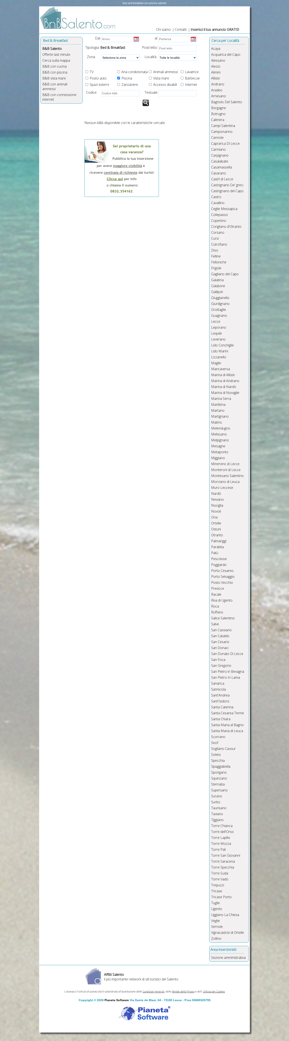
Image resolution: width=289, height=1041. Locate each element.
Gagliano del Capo (225, 274)
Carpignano (219, 155)
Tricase (216, 891)
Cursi (215, 238)
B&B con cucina (54, 66)
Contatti (181, 29)
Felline (216, 256)
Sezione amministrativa (228, 957)
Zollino (216, 938)
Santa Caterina (222, 707)
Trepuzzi (217, 885)
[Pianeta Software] (144, 1021)
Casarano (218, 173)
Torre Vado (219, 879)
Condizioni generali (153, 991)
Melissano (219, 434)
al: (156, 38)
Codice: (90, 92)
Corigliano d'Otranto (226, 226)
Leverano (218, 339)
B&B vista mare (54, 78)
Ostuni (216, 529)
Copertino (218, 220)
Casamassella (221, 167)
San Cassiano (221, 630)
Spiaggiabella (220, 766)
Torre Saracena (223, 861)
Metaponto (219, 452)
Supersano (219, 790)
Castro (216, 197)
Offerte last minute (56, 54)
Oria (214, 517)
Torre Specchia (222, 867)
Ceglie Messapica (224, 208)
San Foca (218, 659)
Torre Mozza (221, 843)
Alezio (215, 66)
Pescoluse (219, 558)
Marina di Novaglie (225, 392)
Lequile (216, 333)
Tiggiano (217, 819)
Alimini (215, 72)
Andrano (217, 84)
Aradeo (216, 90)
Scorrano (218, 736)
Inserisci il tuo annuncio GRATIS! (215, 29)
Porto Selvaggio (223, 576)
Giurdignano (220, 303)
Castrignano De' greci (227, 185)
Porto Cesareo (222, 570)
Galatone (218, 286)
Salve (215, 624)
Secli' (215, 742)
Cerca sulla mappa (56, 60)
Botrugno (218, 113)
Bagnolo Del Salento (226, 102)
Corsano (217, 232)
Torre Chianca (222, 825)
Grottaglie (218, 309)
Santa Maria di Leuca (227, 730)
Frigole (216, 268)
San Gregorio (221, 665)
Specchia (218, 760)
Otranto (217, 535)
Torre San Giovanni (225, 855)
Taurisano (218, 808)
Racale (216, 594)
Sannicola (218, 689)
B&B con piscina (54, 72)
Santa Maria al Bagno (227, 725)
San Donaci (219, 647)
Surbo (215, 802)
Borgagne (218, 108)
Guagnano (219, 315)
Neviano (217, 499)
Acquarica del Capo (225, 54)
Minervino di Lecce (225, 463)
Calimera (217, 119)
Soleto (216, 754)
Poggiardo (219, 564)
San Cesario (220, 641)
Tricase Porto (221, 897)
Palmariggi (218, 541)
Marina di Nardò (223, 386)
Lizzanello (218, 357)
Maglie (216, 363)
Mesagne (218, 446)
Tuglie (215, 903)
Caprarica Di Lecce (225, 143)
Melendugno (220, 428)
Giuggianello (220, 297)
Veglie (215, 920)
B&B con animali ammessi (54, 86)
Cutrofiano (219, 244)
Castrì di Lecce (222, 179)
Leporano (218, 327)
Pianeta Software (117, 1000)
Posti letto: (150, 47)
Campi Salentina (223, 125)
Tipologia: (91, 47)
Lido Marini (219, 351)
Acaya (215, 48)
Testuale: (150, 92)
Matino (216, 422)
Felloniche (218, 262)
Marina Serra (221, 398)
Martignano (220, 416)
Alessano (218, 60)
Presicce (217, 588)
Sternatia (218, 784)
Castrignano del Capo (227, 191)
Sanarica (217, 683)
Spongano (219, 772)
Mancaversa (220, 369)
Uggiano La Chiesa (225, 914)
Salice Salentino (223, 618)
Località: (149, 56)
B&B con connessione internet (59, 97)
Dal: (98, 38)
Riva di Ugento (222, 600)
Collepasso (219, 214)
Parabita (217, 547)
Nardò (216, 493)
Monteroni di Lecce (226, 469)
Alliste (215, 78)
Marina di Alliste (223, 374)
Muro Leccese (222, 487)
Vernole (217, 926)
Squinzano (219, 778)
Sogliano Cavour (223, 748)
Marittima (218, 404)
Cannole (217, 137)
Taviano (217, 814)
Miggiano (218, 458)
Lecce (215, 321)
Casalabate (219, 161)
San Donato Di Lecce (227, 653)
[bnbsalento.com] (78, 31)
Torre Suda (219, 873)
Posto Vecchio (222, 582)
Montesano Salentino (227, 475)
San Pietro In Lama (225, 677)
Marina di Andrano (225, 380)
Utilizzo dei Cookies (214, 991)
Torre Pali (218, 849)
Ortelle (216, 523)
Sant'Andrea (220, 695)
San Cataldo (220, 636)
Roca (215, 606)
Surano (216, 796)
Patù (214, 552)
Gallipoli (217, 291)
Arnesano (218, 96)
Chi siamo (163, 29)
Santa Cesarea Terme (227, 713)
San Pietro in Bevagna (227, 671)
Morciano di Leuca (225, 481)
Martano (217, 410)
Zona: (90, 56)
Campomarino (222, 131)
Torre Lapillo (220, 837)
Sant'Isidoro (220, 701)
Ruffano (217, 612)
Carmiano (218, 149)
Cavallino (217, 202)
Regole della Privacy (183, 991)
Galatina (217, 280)
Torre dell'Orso (222, 831)
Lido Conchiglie (222, 345)
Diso (214, 250)
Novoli (216, 511)
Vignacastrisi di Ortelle (227, 932)
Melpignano (220, 440)
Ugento (216, 908)
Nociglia (217, 505)
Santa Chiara (220, 719)
